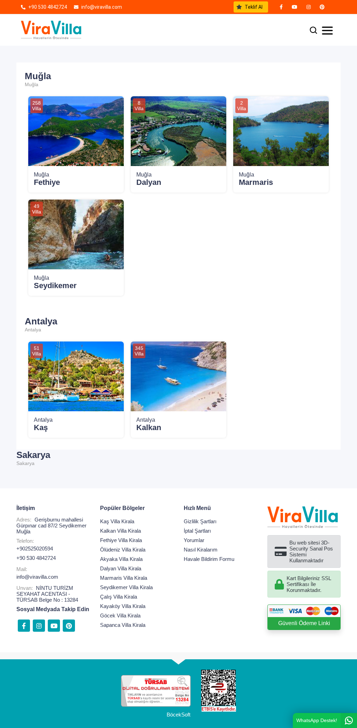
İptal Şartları (197, 531)
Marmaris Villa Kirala (123, 578)
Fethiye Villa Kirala (121, 540)
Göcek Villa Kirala (120, 615)
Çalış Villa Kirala (118, 597)
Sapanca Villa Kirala (122, 625)
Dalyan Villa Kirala (120, 568)
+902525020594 (34, 548)
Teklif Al (254, 7)
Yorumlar (194, 540)
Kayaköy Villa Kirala (122, 606)
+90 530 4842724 (36, 558)
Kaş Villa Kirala (117, 521)
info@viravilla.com (37, 577)
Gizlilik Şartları (200, 521)
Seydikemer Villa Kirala (126, 587)
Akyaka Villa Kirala (121, 559)
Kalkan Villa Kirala (120, 531)
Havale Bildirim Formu (209, 559)
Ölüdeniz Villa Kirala (122, 550)
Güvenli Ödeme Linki (304, 623)
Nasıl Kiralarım (201, 550)
